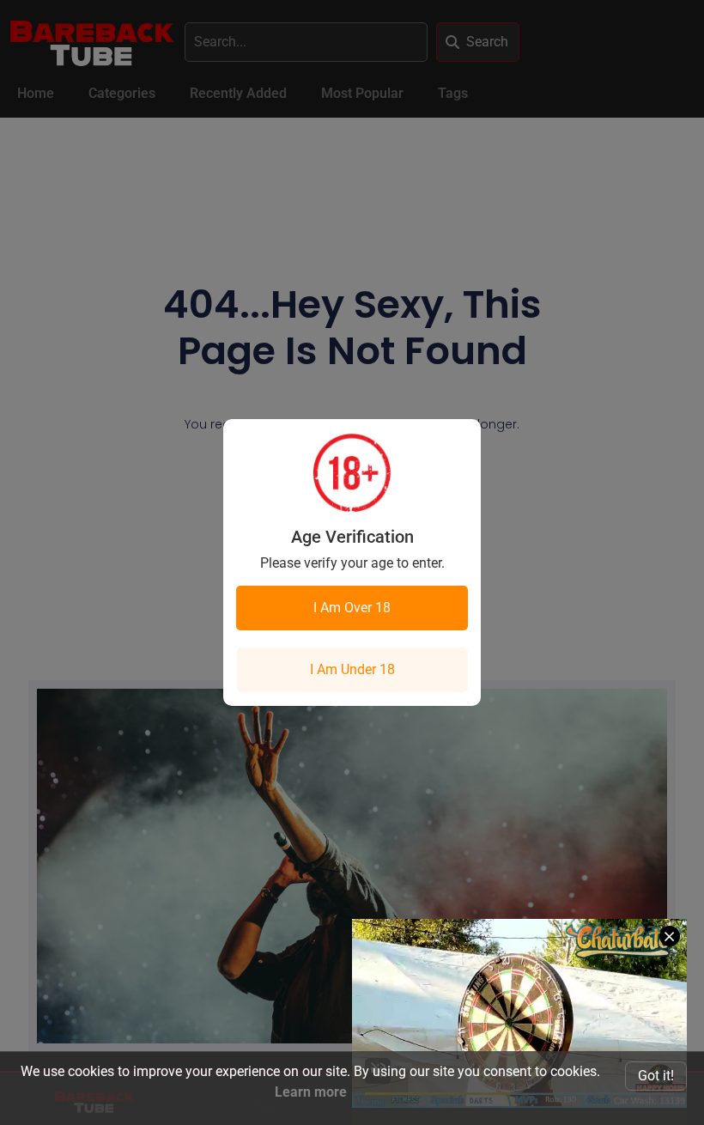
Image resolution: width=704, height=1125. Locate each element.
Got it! (656, 1075)
